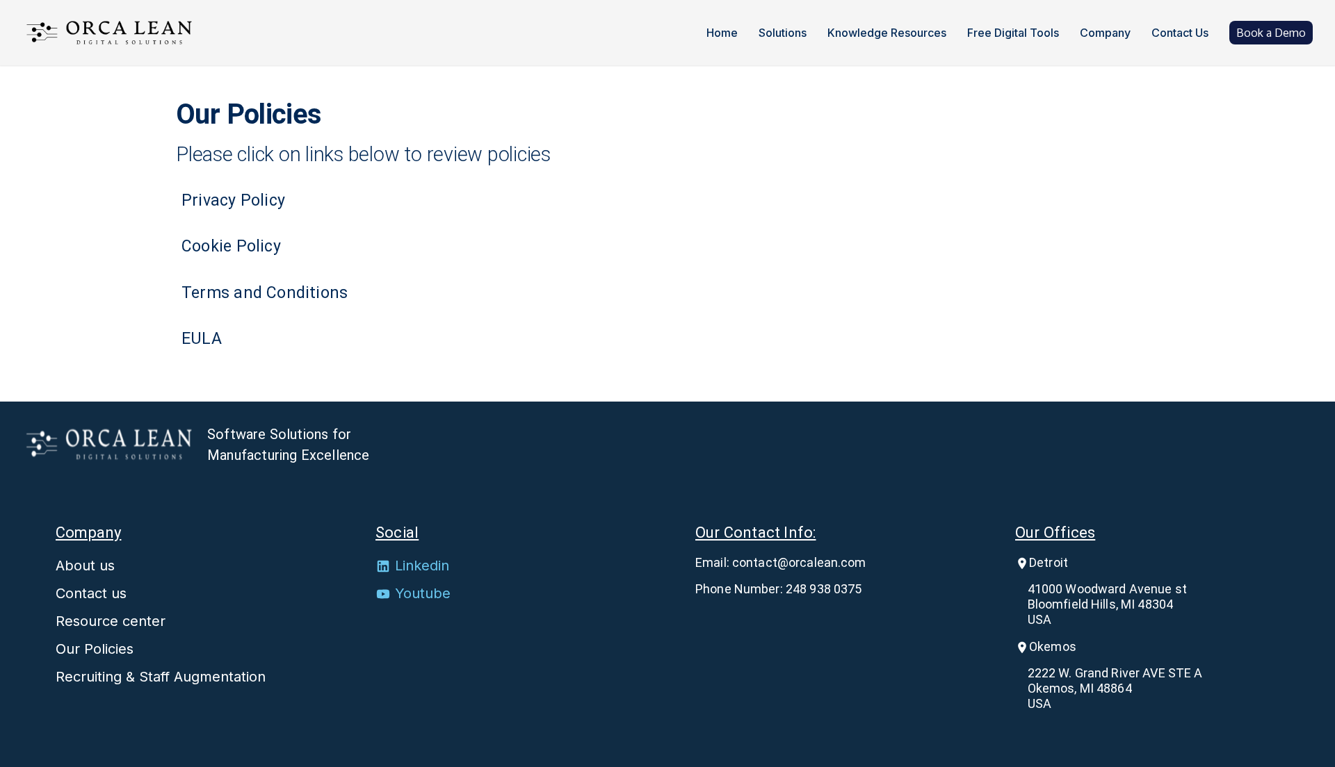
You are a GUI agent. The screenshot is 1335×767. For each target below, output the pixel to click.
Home (722, 33)
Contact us (91, 593)
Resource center (110, 621)
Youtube (421, 593)
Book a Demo (1271, 33)
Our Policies (95, 649)
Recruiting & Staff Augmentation (161, 676)
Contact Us (1179, 33)
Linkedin (420, 565)
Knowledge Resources (886, 33)
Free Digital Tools (1013, 33)
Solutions (783, 33)
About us (85, 565)
